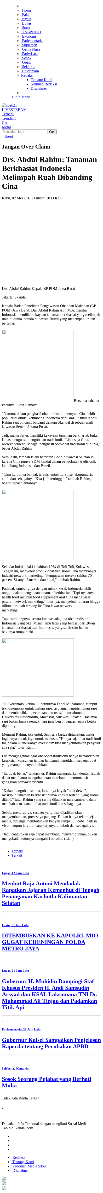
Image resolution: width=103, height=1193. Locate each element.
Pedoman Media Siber (28, 1166)
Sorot (8, 136)
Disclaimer (20, 1170)
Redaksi (18, 1157)
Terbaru (17, 851)
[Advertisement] (51, 241)
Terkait (16, 855)
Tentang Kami (22, 1162)
